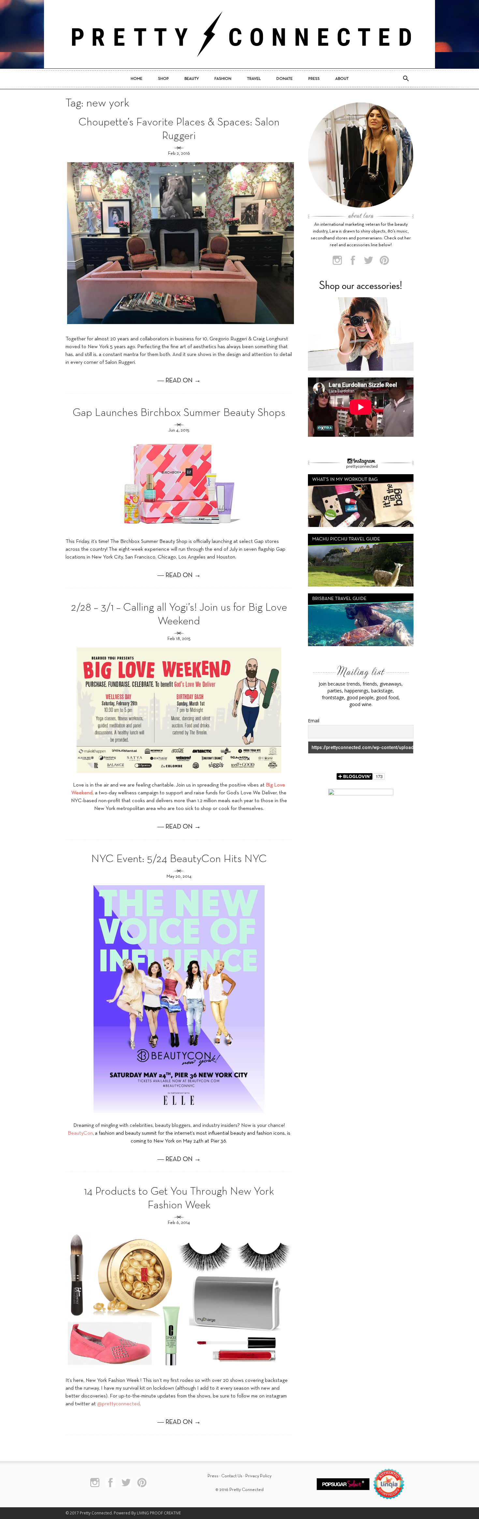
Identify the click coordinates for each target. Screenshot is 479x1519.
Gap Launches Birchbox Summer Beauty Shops (179, 413)
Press (314, 78)
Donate (284, 78)
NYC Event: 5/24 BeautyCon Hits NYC (179, 859)
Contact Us (231, 1476)
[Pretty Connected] (239, 34)
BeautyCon (80, 1133)
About (342, 78)
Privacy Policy (258, 1476)
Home (136, 78)
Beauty (191, 78)
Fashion (222, 78)
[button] (406, 79)
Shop (163, 78)
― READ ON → (179, 381)
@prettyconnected (118, 1404)
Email (313, 720)
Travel (254, 78)
